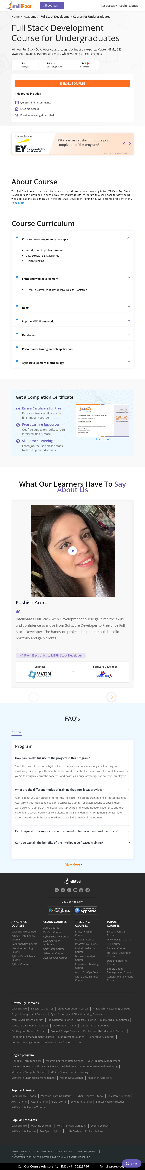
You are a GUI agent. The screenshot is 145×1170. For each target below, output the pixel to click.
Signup (133, 6)
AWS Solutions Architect (51, 942)
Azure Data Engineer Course (87, 978)
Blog (71, 1151)
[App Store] (85, 910)
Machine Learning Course (22, 950)
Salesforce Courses (42, 1008)
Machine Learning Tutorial (56, 1096)
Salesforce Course (54, 949)
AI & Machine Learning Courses (111, 1008)
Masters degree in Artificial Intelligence (34, 1066)
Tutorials (17, 1154)
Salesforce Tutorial (119, 1096)
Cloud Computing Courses (73, 1008)
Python (57, 1131)
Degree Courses (86, 1019)
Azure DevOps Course (88, 972)
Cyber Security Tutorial (89, 1096)
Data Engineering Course (117, 962)
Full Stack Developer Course (119, 954)
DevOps (44, 1131)
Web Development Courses (27, 1019)
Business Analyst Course (85, 958)
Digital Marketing (76, 1125)
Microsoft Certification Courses (63, 1042)
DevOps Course (52, 932)
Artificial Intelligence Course (23, 937)
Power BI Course (84, 939)
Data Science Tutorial (24, 1096)
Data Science (19, 1008)
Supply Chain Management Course (119, 970)
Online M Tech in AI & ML (26, 1060)
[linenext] (111, 697)
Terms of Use (28, 1151)
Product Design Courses (65, 1031)
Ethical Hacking (94, 1131)
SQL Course (114, 944)
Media (15, 1151)
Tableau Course (116, 948)
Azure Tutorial (39, 1101)
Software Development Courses (30, 1025)
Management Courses (71, 1036)
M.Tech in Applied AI (100, 1077)
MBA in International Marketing (99, 1066)
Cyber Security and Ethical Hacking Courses (76, 1014)
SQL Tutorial (59, 1101)
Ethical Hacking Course (84, 933)
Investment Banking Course (87, 966)
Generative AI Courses (101, 1036)
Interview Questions (87, 1151)
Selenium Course (53, 953)
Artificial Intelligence (23, 1131)
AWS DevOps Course (55, 957)
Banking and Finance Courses (29, 1031)
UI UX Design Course (119, 939)
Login (123, 6)
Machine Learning (41, 1125)
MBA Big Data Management (104, 1060)
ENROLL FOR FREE (72, 83)
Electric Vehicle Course (116, 933)
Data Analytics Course (24, 944)
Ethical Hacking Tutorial (110, 1101)
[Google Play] (59, 910)
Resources (108, 6)
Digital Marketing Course (85, 950)
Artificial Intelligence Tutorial (28, 1107)
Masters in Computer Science (28, 1072)
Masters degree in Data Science (64, 1060)
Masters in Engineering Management (33, 1077)
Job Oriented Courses (60, 1019)
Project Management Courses (28, 1014)
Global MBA (69, 1066)
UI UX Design (73, 1131)
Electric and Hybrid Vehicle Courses (104, 1031)
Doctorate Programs (64, 1025)
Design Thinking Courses (26, 1042)
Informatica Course (86, 944)
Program (16, 732)
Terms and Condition (121, 153)
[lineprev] (33, 697)
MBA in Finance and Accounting (69, 1072)
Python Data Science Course (23, 958)
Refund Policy (44, 1151)
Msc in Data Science (71, 1077)
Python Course (20, 964)
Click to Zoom (102, 439)
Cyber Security (99, 1125)
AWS (59, 1125)
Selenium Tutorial (81, 1101)
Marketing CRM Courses (114, 1019)
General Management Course (120, 978)
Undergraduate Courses (95, 1025)
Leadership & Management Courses (32, 1036)
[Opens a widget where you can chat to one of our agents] (131, 1163)
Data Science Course (23, 931)
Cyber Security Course (56, 936)
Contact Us (61, 1151)
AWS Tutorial (19, 1101)
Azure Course (51, 927)
